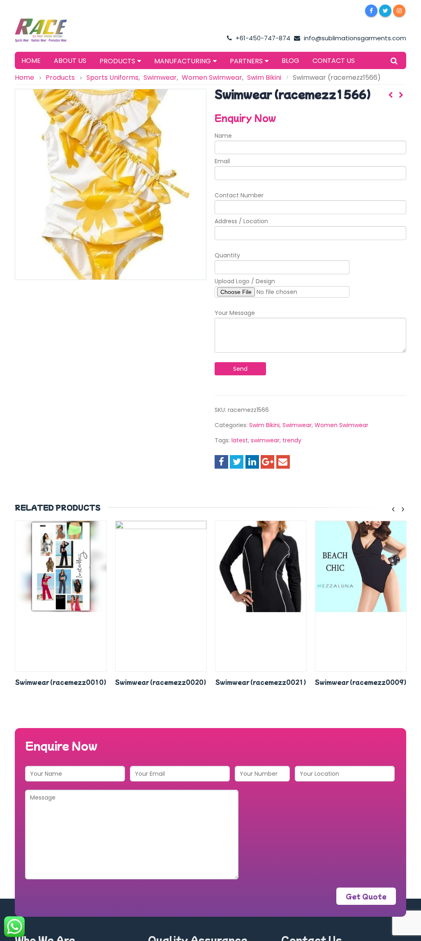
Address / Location (241, 221)
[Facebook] (371, 11)
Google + (267, 462)
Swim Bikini (264, 425)
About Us (70, 60)
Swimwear (297, 425)
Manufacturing (182, 61)
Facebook (221, 462)
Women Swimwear (341, 425)
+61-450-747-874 (262, 38)
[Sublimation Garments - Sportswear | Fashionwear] (50, 30)
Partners (246, 61)
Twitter (236, 462)
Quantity (227, 255)
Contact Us (333, 60)
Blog (290, 60)
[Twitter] (385, 11)
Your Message (235, 313)
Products (117, 61)
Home (31, 60)
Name (223, 136)
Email (222, 161)
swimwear (265, 440)
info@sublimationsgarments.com (354, 38)
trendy (291, 440)
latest (239, 440)
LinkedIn (252, 462)
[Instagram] (399, 11)
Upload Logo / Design (245, 281)
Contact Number (239, 195)
